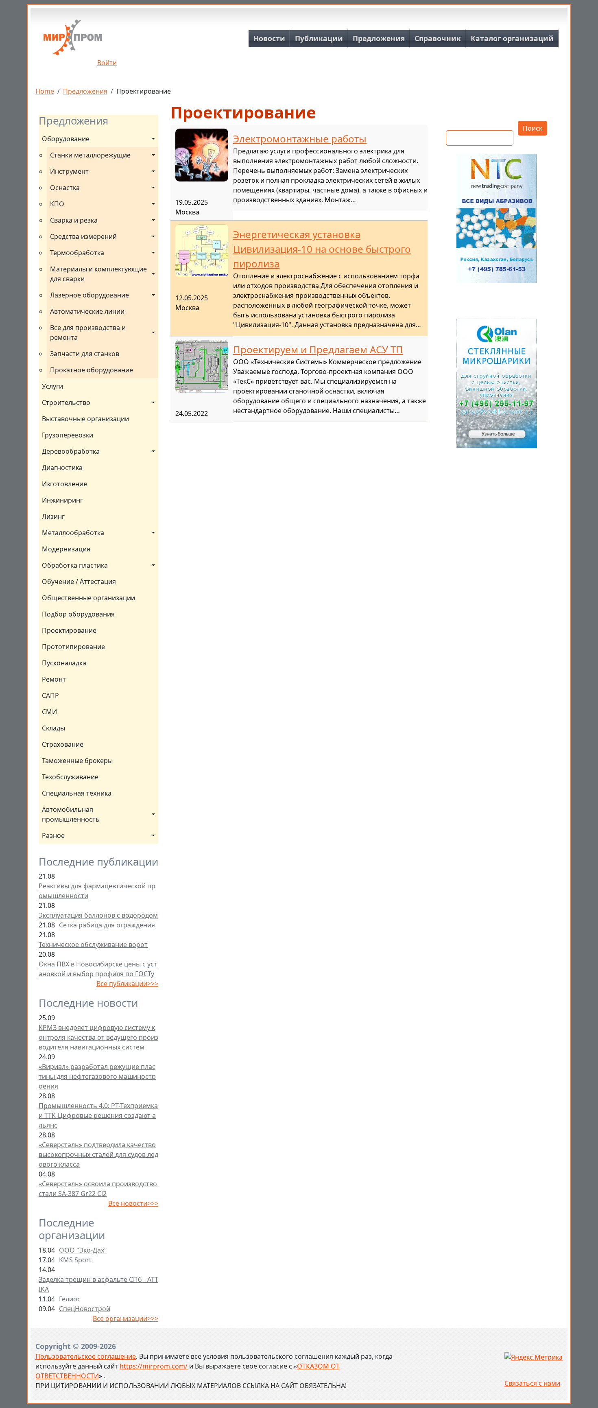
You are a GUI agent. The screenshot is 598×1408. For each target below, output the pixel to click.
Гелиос (70, 1298)
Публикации (319, 38)
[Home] (73, 40)
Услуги (52, 386)
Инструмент (69, 171)
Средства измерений (83, 236)
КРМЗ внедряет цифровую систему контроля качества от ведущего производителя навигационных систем (98, 1037)
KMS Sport (75, 1259)
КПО (57, 203)
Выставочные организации (85, 418)
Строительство (66, 402)
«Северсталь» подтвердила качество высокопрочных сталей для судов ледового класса (98, 1154)
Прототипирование (73, 646)
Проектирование (69, 630)
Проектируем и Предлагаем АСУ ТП (318, 349)
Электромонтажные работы (300, 138)
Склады (53, 728)
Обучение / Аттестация (79, 581)
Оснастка (65, 187)
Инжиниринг (62, 500)
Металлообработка (73, 532)
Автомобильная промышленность (71, 814)
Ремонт (54, 679)
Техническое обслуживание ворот (93, 944)
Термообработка (77, 252)
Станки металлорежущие (90, 155)
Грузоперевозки (67, 435)
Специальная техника (76, 793)
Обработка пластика (75, 565)
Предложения (379, 38)
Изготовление (64, 483)
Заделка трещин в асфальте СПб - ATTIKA (98, 1284)
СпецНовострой (84, 1308)
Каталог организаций (512, 38)
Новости (269, 38)
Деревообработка (71, 451)
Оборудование (65, 138)
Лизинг (53, 516)
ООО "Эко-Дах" (83, 1250)
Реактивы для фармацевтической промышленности (97, 890)
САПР (50, 695)
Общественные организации (88, 597)
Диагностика (62, 467)
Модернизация (66, 548)
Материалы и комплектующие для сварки (99, 274)
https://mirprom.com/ (154, 1366)
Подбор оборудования (78, 614)
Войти (107, 62)
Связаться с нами (532, 1383)
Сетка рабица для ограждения (107, 924)
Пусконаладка (64, 662)
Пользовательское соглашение (85, 1356)
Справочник (438, 38)
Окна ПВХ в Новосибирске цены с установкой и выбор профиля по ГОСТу (98, 969)
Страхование (62, 744)
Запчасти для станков (84, 353)
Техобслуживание (70, 776)
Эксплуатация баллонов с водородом (98, 915)
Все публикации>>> (127, 983)
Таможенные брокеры (77, 760)
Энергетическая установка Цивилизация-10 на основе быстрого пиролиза (322, 248)
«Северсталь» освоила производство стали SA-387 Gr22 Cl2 (98, 1188)
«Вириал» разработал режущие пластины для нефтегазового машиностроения (97, 1076)
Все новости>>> (133, 1203)
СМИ (49, 711)
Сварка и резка (74, 220)
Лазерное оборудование (89, 295)
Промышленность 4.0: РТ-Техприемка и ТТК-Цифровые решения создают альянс (98, 1115)
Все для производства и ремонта (88, 332)
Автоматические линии (87, 311)
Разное (53, 835)
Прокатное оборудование (91, 369)
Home (44, 91)
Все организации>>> (125, 1318)
